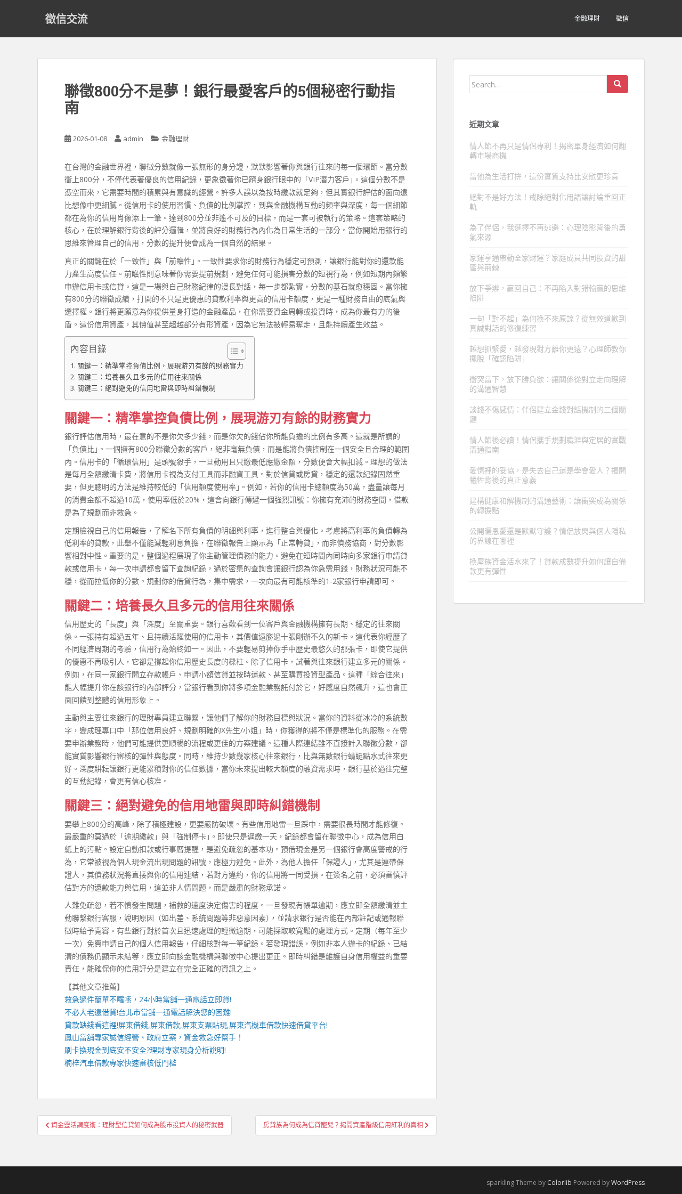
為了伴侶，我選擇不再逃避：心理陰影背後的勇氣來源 (547, 232)
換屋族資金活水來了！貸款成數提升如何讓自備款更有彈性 (547, 566)
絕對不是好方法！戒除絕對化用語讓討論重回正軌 (547, 202)
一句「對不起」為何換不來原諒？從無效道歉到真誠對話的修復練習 (547, 323)
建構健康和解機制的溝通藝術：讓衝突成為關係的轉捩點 (547, 505)
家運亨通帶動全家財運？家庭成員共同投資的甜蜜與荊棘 (547, 262)
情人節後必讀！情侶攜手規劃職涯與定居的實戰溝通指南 (547, 444)
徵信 (622, 18)
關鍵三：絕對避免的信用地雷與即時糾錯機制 (146, 388)
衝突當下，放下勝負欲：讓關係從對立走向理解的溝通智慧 (547, 384)
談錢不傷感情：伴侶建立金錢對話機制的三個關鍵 (547, 414)
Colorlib (559, 1182)
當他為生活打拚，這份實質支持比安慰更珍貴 (544, 176)
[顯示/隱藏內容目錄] (231, 351)
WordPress (628, 1182)
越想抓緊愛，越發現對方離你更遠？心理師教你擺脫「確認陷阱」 (547, 353)
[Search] (617, 84)
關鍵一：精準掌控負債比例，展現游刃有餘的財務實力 (160, 365)
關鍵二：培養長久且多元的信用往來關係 (139, 376)
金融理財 (587, 18)
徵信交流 (66, 19)
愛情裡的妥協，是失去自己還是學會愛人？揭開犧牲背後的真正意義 (547, 475)
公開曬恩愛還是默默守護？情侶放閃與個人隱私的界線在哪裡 (547, 536)
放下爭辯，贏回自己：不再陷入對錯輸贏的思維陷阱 (547, 293)
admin (133, 138)
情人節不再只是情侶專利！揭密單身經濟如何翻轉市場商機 (547, 150)
